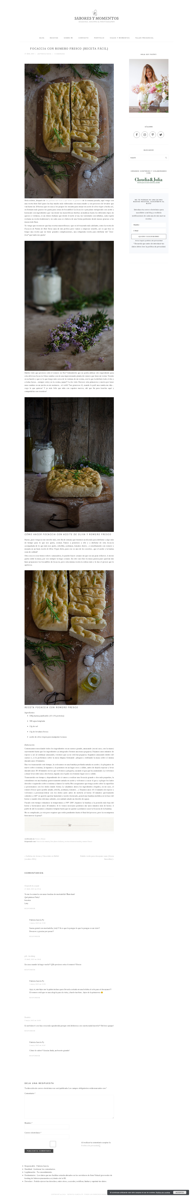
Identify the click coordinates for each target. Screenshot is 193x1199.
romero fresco (87, 841)
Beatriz (28, 1017)
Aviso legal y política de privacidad (148, 240)
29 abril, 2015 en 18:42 (33, 959)
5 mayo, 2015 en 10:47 (37, 1045)
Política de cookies (163, 1192)
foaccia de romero (43, 841)
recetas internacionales (73, 841)
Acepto (180, 1192)
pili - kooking (30, 956)
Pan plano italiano (57, 841)
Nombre (28, 1123)
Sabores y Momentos (96, 17)
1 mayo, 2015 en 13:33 (37, 984)
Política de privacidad (90, 1145)
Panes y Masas (40, 839)
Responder (30, 908)
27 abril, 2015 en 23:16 (33, 889)
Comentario (30, 1093)
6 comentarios (60, 54)
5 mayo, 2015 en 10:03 (33, 1020)
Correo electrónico (33, 1132)
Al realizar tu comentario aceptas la (96, 1144)
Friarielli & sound (32, 886)
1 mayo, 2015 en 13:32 (37, 923)
